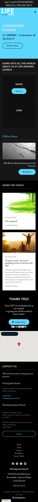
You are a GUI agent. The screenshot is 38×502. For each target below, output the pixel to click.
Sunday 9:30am (13, 46)
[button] (35, 12)
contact (19, 434)
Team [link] (19, 447)
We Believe (27, 172)
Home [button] (19, 445)
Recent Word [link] (19, 456)
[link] (8, 11)
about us (19, 91)
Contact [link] (19, 450)
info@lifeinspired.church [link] (11, 398)
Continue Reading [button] (11, 225)
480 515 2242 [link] (6, 396)
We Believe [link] (19, 453)
